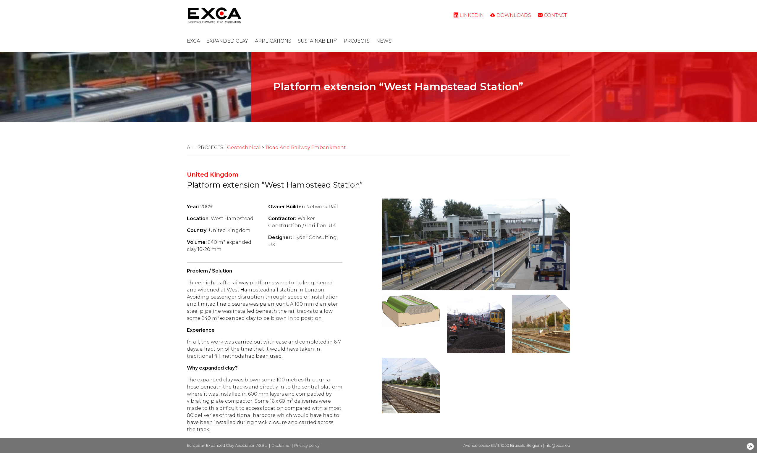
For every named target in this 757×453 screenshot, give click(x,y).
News (384, 41)
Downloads (513, 15)
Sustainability (317, 41)
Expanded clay (227, 41)
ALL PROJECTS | (207, 147)
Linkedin (471, 15)
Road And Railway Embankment (306, 147)
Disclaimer (281, 445)
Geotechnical (244, 147)
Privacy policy (307, 445)
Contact (555, 15)
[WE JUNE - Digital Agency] (750, 446)
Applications (273, 41)
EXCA (193, 41)
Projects (357, 41)
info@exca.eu (557, 445)
